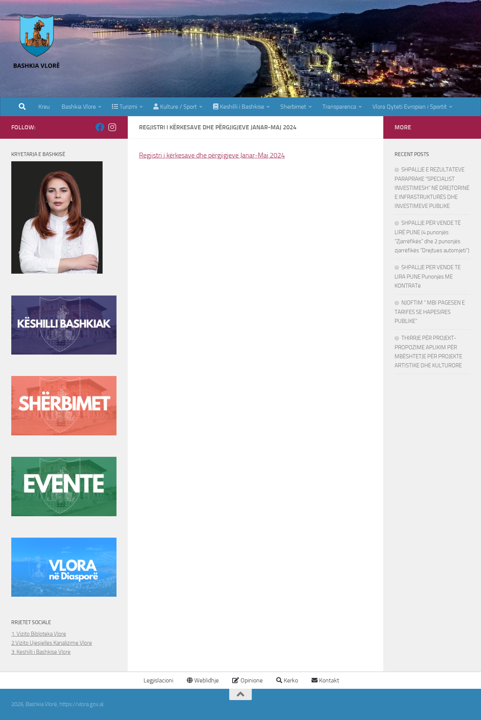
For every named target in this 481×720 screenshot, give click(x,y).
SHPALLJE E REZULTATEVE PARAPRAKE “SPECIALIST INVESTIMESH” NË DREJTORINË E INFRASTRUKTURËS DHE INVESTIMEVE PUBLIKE (432, 187)
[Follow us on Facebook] (99, 127)
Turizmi (127, 106)
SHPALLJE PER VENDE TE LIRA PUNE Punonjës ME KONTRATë (428, 276)
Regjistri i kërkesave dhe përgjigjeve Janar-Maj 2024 (212, 155)
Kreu (44, 106)
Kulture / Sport (178, 106)
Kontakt (328, 680)
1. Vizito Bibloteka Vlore (38, 634)
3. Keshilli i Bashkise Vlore (41, 652)
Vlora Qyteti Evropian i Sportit (409, 106)
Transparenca (339, 106)
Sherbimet (293, 106)
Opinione (251, 680)
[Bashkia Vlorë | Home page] (37, 43)
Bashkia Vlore (78, 106)
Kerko (290, 680)
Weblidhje (206, 680)
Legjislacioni (157, 680)
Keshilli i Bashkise (241, 106)
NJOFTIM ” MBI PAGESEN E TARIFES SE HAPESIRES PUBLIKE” (430, 311)
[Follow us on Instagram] (111, 127)
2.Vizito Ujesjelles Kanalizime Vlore (51, 643)
